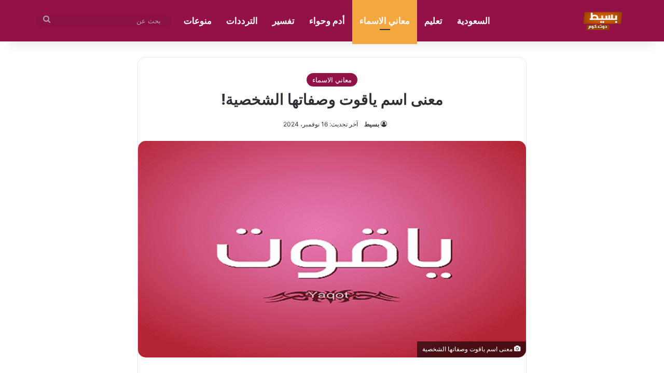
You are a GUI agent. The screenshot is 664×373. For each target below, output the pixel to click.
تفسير (283, 21)
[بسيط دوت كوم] (601, 20)
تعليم (433, 21)
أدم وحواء (327, 21)
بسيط (371, 124)
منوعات (198, 21)
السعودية (473, 21)
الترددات (242, 21)
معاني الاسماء (384, 21)
